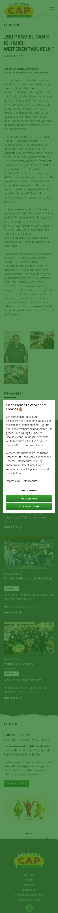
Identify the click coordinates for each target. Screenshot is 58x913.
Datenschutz (29, 481)
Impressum (13, 481)
